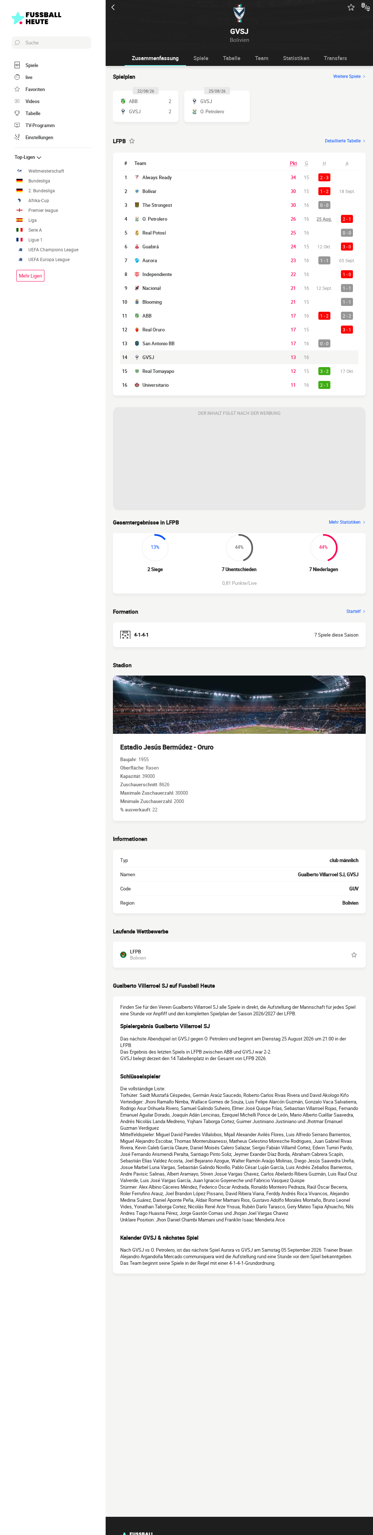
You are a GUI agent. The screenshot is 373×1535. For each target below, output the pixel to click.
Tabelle (231, 58)
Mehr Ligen (30, 275)
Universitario (155, 385)
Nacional (151, 288)
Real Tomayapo (158, 371)
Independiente (157, 274)
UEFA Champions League (53, 250)
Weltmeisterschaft (46, 171)
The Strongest (157, 205)
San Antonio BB (158, 343)
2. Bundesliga (41, 191)
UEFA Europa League (49, 259)
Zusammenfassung (155, 58)
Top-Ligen (25, 157)
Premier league (43, 210)
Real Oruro (153, 329)
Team (261, 58)
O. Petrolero (154, 219)
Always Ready (157, 177)
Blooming (152, 302)
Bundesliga (39, 181)
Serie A (35, 230)
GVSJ (148, 357)
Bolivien (350, 903)
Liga (32, 220)
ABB (147, 315)
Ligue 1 (35, 240)
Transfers (335, 58)
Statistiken (296, 58)
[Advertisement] (239, 464)
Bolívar (149, 191)
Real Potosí (154, 232)
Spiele (200, 58)
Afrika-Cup (38, 200)
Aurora (149, 260)
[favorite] (351, 7)
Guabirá (150, 246)
